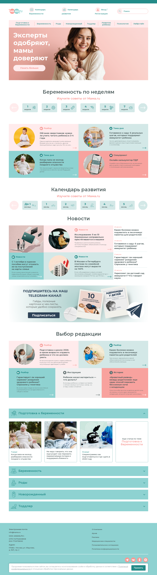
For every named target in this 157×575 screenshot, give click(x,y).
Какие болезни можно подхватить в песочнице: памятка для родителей (123, 352)
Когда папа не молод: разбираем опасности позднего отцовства (52, 162)
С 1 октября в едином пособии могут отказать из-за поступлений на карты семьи (25, 265)
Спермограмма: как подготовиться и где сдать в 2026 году (96, 456)
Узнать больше (29, 68)
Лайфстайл (138, 24)
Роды (58, 24)
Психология (123, 24)
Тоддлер (91, 24)
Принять (138, 568)
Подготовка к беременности (22, 24)
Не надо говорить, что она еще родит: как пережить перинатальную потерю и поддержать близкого (59, 454)
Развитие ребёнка (106, 24)
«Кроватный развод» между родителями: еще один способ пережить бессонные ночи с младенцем (123, 382)
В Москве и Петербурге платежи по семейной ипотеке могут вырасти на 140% (88, 265)
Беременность (44, 24)
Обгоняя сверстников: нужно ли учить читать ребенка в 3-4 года (57, 135)
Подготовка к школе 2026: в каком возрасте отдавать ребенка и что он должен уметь (55, 354)
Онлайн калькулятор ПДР (123, 160)
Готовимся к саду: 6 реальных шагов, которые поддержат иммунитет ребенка (126, 135)
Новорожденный (74, 24)
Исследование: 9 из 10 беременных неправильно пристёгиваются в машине (89, 237)
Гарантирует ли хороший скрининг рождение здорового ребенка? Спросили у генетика (31, 381)
